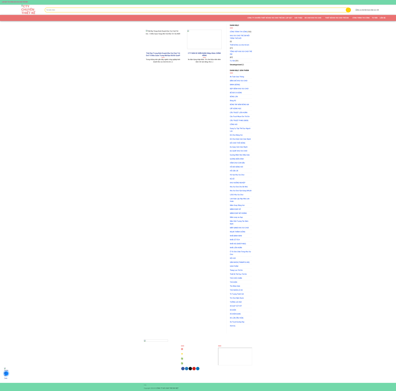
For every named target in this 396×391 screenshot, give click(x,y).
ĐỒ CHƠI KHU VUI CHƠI (313, 18)
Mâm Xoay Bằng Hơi (237, 205)
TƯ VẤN (375, 18)
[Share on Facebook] (183, 368)
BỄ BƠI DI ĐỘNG (236, 93)
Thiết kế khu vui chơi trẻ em (239, 45)
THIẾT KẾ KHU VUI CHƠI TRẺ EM (337, 18)
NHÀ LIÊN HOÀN (236, 248)
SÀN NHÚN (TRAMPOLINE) (240, 262)
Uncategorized (236, 65)
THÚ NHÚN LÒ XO (236, 290)
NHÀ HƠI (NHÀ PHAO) (238, 244)
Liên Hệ (382, 18)
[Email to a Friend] (190, 368)
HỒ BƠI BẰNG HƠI (236, 167)
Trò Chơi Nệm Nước (237, 298)
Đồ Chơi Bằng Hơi (236, 135)
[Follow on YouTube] (393, 2)
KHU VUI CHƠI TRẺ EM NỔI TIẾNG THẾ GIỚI (240, 37)
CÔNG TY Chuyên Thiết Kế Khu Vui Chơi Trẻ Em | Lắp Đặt (269, 18)
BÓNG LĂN (234, 97)
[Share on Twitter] (186, 368)
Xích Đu (232, 326)
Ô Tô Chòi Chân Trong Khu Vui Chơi (240, 253)
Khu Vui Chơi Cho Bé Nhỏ (239, 187)
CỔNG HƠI (233, 124)
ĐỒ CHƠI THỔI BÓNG (237, 143)
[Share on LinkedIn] (197, 368)
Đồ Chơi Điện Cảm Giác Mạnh (240, 139)
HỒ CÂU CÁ (234, 171)
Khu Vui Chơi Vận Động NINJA (240, 191)
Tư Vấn (232, 61)
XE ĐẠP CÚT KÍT (236, 306)
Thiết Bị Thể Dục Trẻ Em (238, 274)
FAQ (145, 385)
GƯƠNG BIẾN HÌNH (237, 159)
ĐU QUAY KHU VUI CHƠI (238, 151)
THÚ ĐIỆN (233, 282)
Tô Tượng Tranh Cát (237, 294)
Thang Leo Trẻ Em (236, 270)
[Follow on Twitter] (387, 2)
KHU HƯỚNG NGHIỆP (237, 183)
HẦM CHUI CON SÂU (237, 163)
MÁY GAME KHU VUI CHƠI (239, 228)
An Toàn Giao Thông (237, 77)
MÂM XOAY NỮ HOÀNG (238, 213)
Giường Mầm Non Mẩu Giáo (240, 155)
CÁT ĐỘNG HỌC (235, 109)
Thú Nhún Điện (235, 286)
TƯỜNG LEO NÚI (236, 302)
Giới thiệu (298, 18)
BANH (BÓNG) (235, 85)
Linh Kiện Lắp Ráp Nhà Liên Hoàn (239, 200)
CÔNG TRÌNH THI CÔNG (361, 18)
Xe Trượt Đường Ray (237, 322)
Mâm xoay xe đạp (236, 217)
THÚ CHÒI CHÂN (236, 278)
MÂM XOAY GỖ (235, 209)
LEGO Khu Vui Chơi (236, 195)
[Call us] (391, 2)
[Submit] (348, 10)
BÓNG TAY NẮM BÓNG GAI (239, 105)
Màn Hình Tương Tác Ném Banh (239, 222)
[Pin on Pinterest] (194, 368)
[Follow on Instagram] (385, 2)
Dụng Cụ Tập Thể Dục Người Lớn (240, 129)
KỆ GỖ (232, 179)
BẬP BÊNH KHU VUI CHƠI (239, 89)
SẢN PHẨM (234, 266)
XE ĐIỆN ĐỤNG (235, 314)
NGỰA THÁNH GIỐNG (237, 232)
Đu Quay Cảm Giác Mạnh (239, 147)
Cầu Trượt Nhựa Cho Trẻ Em (240, 116)
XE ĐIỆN (233, 310)
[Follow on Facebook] (383, 2)
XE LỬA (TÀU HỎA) (236, 318)
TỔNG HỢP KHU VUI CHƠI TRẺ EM (241, 52)
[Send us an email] (389, 2)
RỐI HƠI (233, 258)
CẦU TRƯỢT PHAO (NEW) (239, 120)
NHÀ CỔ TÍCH (235, 240)
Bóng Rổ (233, 101)
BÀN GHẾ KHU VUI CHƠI (238, 81)
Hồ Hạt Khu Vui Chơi (237, 175)
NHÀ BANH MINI (236, 236)
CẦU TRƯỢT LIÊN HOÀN (238, 113)
